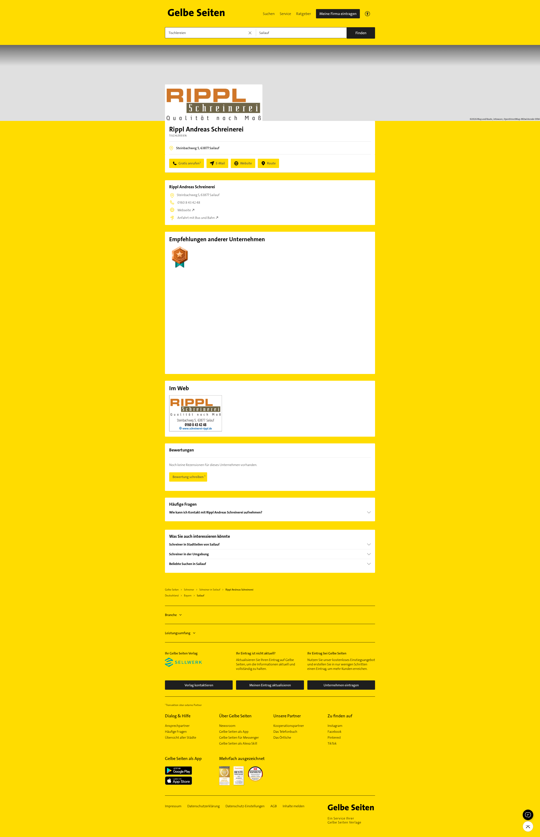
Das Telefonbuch (285, 732)
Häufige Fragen (176, 732)
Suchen (269, 13)
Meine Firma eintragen (337, 13)
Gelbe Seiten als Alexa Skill (238, 743)
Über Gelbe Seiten (235, 716)
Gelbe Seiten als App (233, 732)
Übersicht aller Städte (180, 737)
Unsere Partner (287, 716)
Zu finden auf (340, 716)
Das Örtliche (282, 737)
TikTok (332, 743)
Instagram (335, 726)
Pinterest (334, 737)
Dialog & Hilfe (177, 716)
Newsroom (227, 726)
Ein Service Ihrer (344, 820)
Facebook (335, 732)
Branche (171, 615)
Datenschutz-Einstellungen (245, 806)
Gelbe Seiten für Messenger (239, 737)
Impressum (173, 806)
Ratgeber (303, 13)
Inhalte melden (293, 806)
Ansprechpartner (177, 726)
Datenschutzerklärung (203, 806)
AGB (273, 806)
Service (285, 13)
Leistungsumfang (177, 633)
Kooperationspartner (288, 726)
